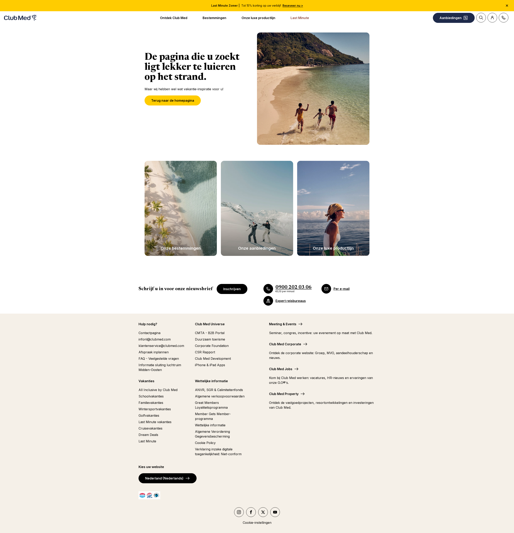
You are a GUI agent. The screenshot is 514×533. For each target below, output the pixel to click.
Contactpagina (149, 333)
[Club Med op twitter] (263, 512)
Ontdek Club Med (173, 18)
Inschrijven (232, 289)
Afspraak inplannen (154, 352)
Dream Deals (148, 435)
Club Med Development (213, 359)
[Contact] (503, 17)
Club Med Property (284, 394)
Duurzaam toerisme (210, 339)
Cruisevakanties (150, 428)
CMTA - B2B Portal (209, 333)
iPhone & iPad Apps (210, 365)
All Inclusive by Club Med (158, 390)
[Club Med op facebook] (251, 512)
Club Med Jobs (280, 369)
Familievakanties (151, 403)
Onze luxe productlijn (258, 18)
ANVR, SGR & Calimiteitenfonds (219, 390)
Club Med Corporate (285, 344)
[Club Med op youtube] (275, 512)
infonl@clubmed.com (155, 339)
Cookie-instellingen (257, 523)
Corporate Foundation (212, 346)
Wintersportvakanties (155, 409)
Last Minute (300, 18)
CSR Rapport (205, 352)
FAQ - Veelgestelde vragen (159, 359)
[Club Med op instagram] (239, 512)
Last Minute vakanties (155, 422)
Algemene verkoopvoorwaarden (220, 396)
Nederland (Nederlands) (164, 478)
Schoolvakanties (151, 396)
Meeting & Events (282, 324)
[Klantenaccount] (492, 17)
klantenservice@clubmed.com (161, 346)
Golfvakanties (149, 415)
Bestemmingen (214, 18)
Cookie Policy (205, 443)
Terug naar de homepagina (172, 100)
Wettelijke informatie (210, 425)
